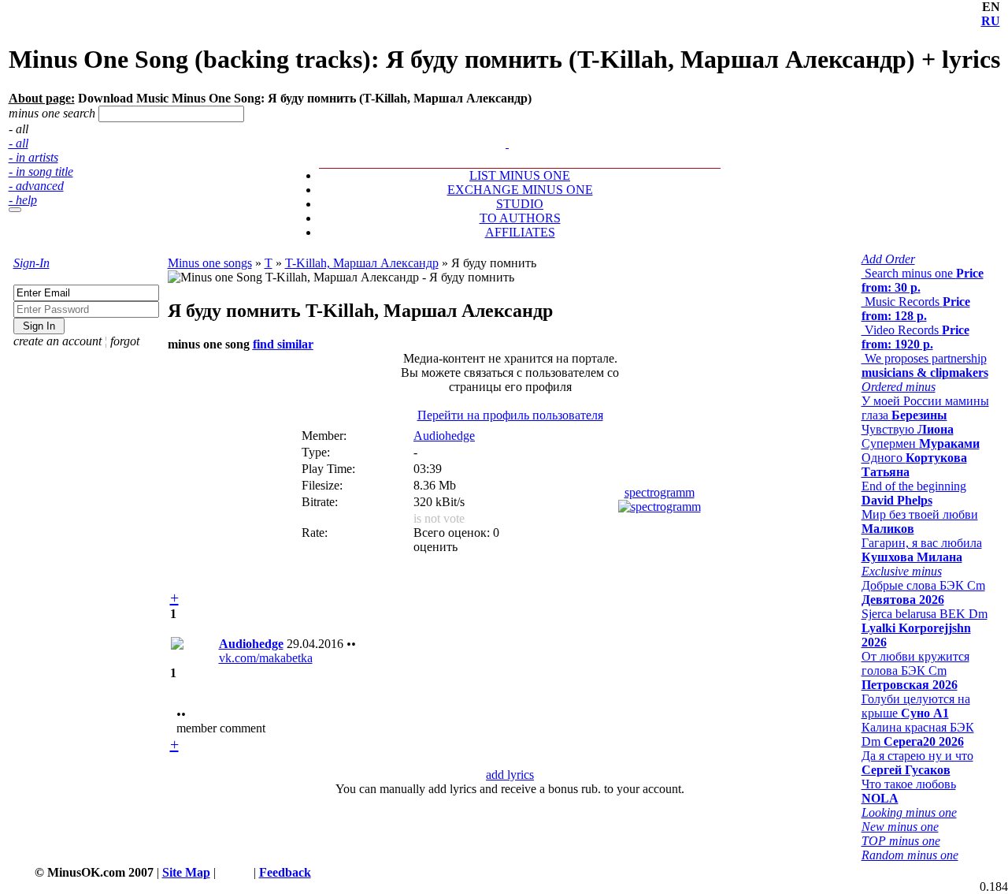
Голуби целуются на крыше (916, 706)
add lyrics (510, 774)
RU (990, 21)
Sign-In (31, 263)
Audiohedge (444, 435)
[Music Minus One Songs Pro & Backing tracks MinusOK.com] (507, 143)
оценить (435, 546)
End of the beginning (914, 493)
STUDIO (519, 203)
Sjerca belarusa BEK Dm (925, 628)
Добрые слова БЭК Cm (923, 592)
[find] (15, 209)
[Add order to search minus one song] (500, 129)
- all (18, 143)
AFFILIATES (520, 232)
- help (23, 200)
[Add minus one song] (508, 129)
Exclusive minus (902, 571)
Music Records (916, 308)
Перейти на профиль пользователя (510, 415)
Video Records (915, 337)
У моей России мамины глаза (925, 408)
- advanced (36, 185)
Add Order (888, 259)
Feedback (285, 872)
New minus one (900, 826)
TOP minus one (901, 840)
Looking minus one (909, 812)
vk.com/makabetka (266, 658)
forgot (124, 341)
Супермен (921, 443)
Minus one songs (210, 263)
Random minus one (910, 855)
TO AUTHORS (520, 218)
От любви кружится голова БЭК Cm (915, 670)
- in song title (41, 171)
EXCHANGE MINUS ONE (520, 189)
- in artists (33, 157)
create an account (57, 341)
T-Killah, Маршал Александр (362, 263)
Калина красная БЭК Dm (918, 734)
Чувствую (908, 429)
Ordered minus (899, 386)
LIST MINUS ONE (519, 175)
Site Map (186, 872)
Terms (234, 872)
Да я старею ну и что (917, 763)
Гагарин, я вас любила (922, 550)
